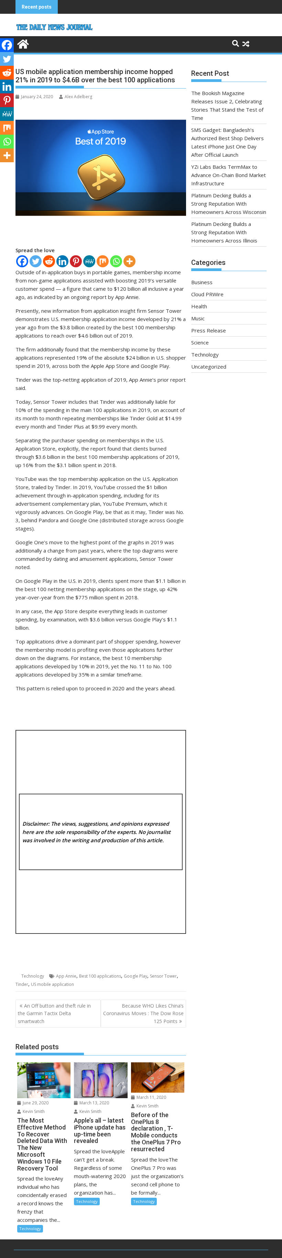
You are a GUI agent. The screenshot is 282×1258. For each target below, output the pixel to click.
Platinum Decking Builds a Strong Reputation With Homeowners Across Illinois (224, 232)
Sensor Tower (163, 976)
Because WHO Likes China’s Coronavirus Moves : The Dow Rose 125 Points (143, 1013)
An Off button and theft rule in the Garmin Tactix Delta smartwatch (54, 1013)
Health (199, 306)
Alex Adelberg (78, 97)
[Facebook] (22, 261)
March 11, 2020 (150, 1097)
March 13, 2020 (93, 1103)
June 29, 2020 (35, 1103)
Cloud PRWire (207, 294)
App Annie (66, 976)
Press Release (208, 330)
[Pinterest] (76, 261)
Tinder (21, 984)
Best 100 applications (100, 976)
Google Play (135, 976)
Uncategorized (208, 366)
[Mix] (103, 261)
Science (200, 342)
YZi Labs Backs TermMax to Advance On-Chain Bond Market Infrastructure (228, 175)
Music (198, 318)
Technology (32, 976)
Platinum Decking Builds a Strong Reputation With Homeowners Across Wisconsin (228, 203)
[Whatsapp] (116, 261)
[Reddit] (49, 261)
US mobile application (52, 984)
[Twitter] (36, 261)
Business (202, 282)
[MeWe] (89, 261)
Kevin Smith (33, 1111)
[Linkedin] (62, 261)
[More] (129, 261)
